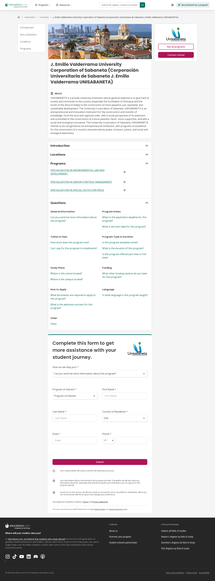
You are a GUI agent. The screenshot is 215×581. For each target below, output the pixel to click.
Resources (65, 5)
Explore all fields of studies (173, 530)
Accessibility (204, 572)
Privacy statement (100, 501)
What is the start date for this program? (124, 226)
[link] (115, 17)
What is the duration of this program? (123, 248)
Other (53, 323)
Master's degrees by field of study (177, 536)
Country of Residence (115, 411)
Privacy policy (191, 572)
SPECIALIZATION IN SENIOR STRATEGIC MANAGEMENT (81, 182)
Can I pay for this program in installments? (73, 248)
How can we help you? (66, 367)
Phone (106, 433)
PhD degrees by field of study (175, 548)
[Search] (142, 5)
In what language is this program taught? (125, 295)
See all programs (176, 46)
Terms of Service (116, 509)
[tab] (31, 27)
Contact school (176, 55)
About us (113, 530)
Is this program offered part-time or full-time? (124, 256)
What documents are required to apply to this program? (73, 297)
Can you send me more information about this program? (73, 219)
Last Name (59, 411)
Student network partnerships (123, 542)
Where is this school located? (66, 273)
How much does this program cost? (69, 242)
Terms (85, 501)
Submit (100, 462)
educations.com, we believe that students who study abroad (36, 539)
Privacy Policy (99, 509)
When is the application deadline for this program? (124, 219)
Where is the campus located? (66, 279)
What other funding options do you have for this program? (124, 275)
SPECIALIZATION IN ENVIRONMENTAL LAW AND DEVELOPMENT (77, 172)
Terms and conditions (175, 572)
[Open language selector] (172, 5)
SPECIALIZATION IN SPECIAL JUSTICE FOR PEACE (77, 190)
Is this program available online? (120, 242)
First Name (109, 389)
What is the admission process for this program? (71, 306)
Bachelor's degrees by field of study (178, 542)
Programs (43, 5)
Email (56, 433)
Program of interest (64, 389)
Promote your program (120, 536)
